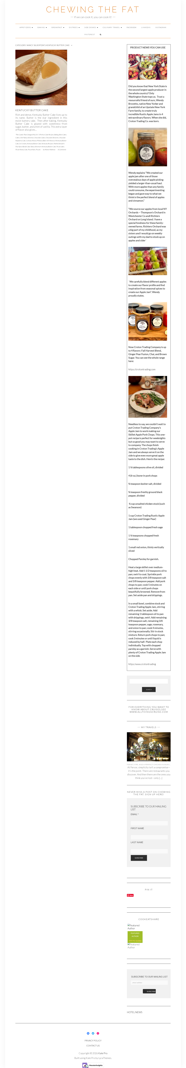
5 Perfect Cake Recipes (46, 134)
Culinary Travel (112, 27)
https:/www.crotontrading (142, 664)
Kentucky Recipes (47, 143)
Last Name (137, 842)
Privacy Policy (93, 1040)
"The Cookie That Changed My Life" (26, 134)
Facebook (132, 27)
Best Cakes (62, 134)
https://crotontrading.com (141, 369)
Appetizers (25, 27)
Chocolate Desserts (51, 137)
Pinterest (90, 34)
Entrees (73, 27)
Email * (134, 814)
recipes (138, 941)
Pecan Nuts (31, 149)
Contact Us (93, 1045)
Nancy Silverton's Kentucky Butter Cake (43, 146)
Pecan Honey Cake (21, 149)
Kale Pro (102, 1053)
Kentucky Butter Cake (34, 143)
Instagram (160, 27)
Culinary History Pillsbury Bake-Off (37, 140)
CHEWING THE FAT (93, 9)
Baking (41, 27)
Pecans (38, 149)
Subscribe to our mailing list (149, 977)
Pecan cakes (60, 146)
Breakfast (57, 27)
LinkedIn (146, 27)
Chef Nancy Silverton (26, 137)
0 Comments (62, 149)
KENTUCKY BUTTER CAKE (31, 110)
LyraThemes (104, 1057)
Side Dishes (90, 27)
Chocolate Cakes (39, 137)
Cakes (17, 137)
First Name (137, 828)
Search (149, 689)
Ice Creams (22, 143)
